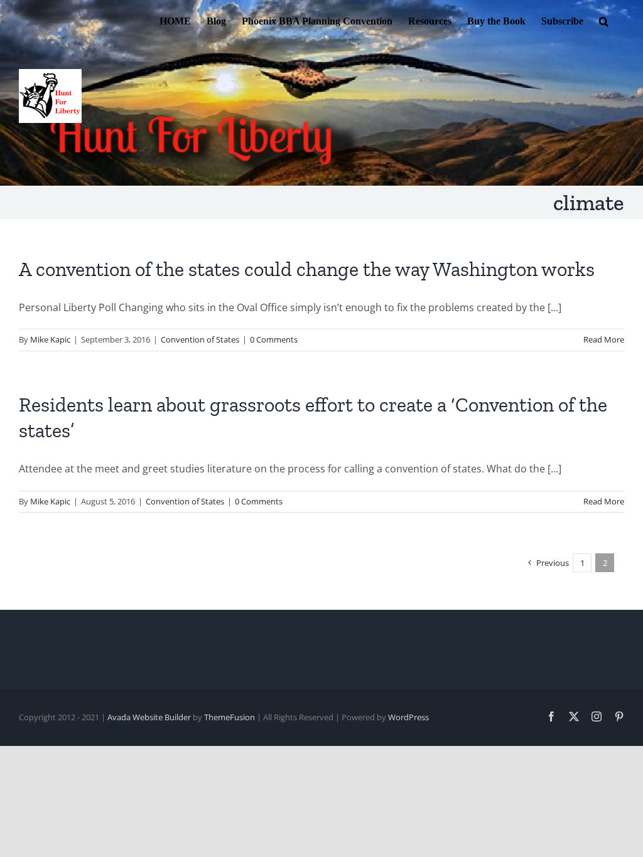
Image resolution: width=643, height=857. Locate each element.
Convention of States (200, 339)
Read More (603, 339)
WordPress (408, 717)
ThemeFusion (229, 717)
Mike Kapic (50, 339)
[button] (603, 20)
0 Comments (274, 339)
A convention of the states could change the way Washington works (307, 269)
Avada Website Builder (149, 717)
